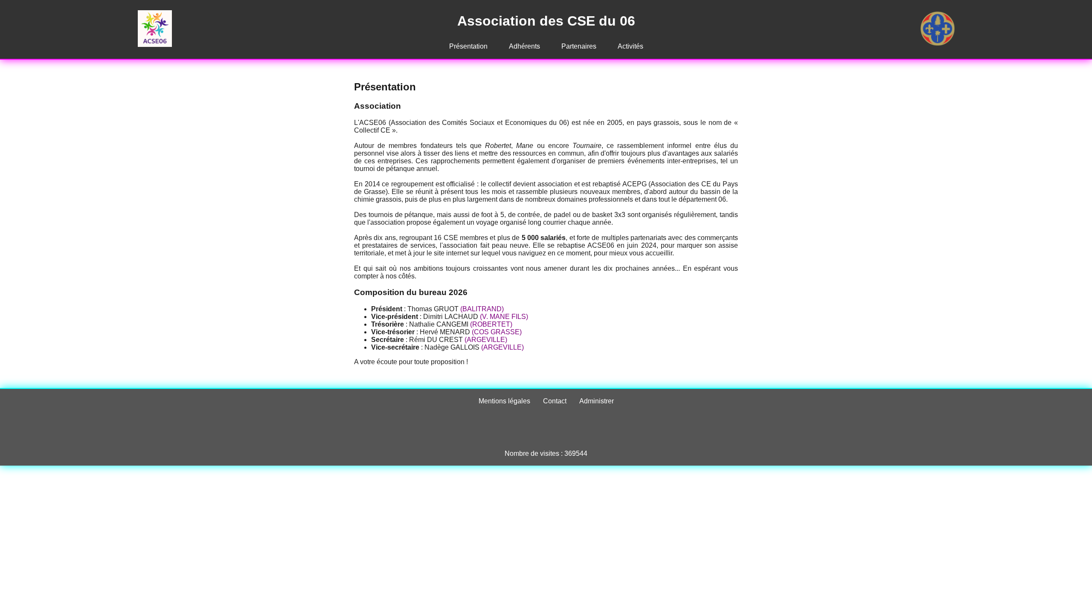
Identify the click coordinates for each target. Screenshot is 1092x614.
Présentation (468, 46)
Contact (554, 401)
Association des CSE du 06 (546, 21)
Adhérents (524, 46)
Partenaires (578, 46)
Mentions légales (504, 401)
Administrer (596, 401)
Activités (630, 46)
